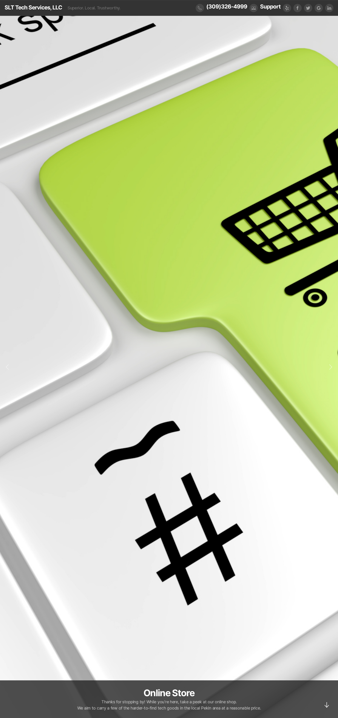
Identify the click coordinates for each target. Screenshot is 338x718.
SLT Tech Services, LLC (33, 7)
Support (270, 6)
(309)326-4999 (226, 6)
